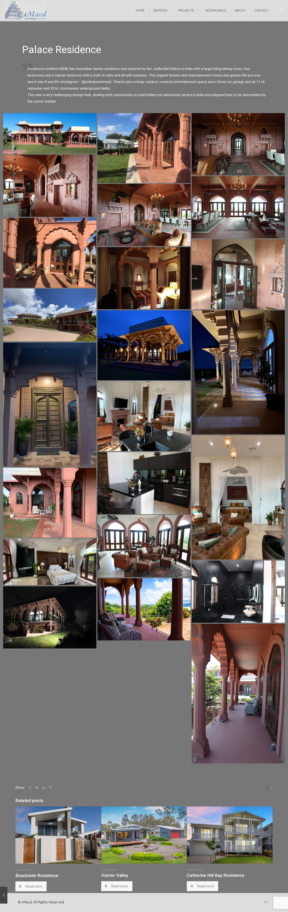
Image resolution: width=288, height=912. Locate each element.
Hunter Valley (114, 875)
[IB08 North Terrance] (49, 503)
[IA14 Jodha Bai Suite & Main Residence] (49, 315)
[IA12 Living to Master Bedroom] (238, 274)
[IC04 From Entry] (144, 546)
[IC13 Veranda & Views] (144, 609)
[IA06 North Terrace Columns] (144, 148)
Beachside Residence (36, 875)
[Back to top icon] (265, 901)
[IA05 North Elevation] (49, 133)
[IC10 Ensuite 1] (238, 592)
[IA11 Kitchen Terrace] (49, 253)
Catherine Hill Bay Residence (215, 875)
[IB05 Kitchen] (144, 483)
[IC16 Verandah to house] (238, 693)
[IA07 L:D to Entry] (238, 144)
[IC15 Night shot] (49, 617)
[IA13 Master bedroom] (144, 278)
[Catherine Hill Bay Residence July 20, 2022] (3, 895)
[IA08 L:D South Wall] (49, 186)
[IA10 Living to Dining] (144, 215)
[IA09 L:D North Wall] (238, 207)
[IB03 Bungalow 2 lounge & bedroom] (238, 497)
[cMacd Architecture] (25, 10)
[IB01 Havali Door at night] (49, 405)
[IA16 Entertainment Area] (238, 372)
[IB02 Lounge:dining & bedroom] (144, 416)
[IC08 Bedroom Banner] (49, 561)
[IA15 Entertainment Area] (144, 345)
